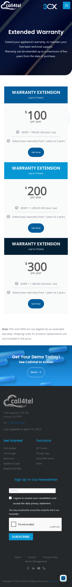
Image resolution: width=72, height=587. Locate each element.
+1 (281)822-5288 (16, 422)
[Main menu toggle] (66, 5)
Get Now (36, 152)
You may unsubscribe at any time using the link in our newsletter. (34, 512)
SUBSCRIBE (21, 536)
